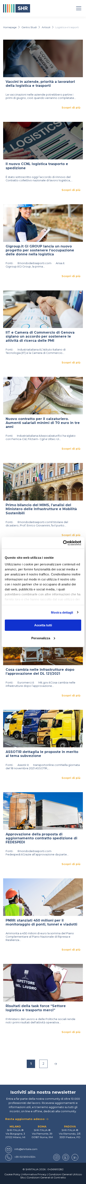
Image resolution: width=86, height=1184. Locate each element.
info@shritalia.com (25, 1149)
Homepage (9, 27)
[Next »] (55, 1063)
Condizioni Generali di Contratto (46, 1177)
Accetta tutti (43, 625)
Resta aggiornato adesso (25, 1119)
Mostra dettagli (62, 612)
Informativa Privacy (34, 1174)
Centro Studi (29, 27)
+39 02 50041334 (24, 1156)
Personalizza (40, 638)
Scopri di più (71, 107)
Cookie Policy (12, 1174)
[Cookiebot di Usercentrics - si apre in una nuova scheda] (63, 543)
